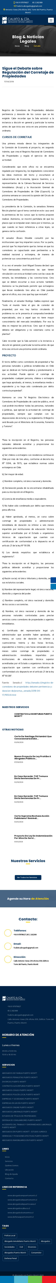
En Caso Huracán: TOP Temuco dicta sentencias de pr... (31, 777)
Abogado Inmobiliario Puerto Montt (20, 1241)
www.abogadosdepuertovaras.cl (22, 1204)
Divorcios (32, 1247)
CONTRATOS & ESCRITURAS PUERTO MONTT (33, 715)
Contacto (9, 1178)
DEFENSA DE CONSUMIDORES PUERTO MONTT (22, 1120)
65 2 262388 (37, 2)
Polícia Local (9, 1235)
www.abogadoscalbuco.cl (19, 1208)
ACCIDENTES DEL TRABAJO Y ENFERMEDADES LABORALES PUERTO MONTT (27, 1126)
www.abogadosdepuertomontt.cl (22, 1200)
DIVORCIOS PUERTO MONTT (14, 1081)
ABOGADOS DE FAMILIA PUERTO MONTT (19, 1073)
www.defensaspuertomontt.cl (21, 1217)
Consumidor (36, 1252)
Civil (21, 1247)
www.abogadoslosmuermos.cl (20, 1212)
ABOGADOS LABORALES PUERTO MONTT (19, 1111)
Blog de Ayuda (11, 1174)
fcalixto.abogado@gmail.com (29, 6)
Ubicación (9, 1170)
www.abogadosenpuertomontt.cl (22, 1195)
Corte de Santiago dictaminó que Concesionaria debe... (33, 737)
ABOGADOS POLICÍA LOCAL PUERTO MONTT (21, 1094)
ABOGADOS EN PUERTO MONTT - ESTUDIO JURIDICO (24, 1131)
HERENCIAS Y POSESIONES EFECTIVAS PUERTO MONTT (25, 1136)
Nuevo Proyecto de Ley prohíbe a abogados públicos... (32, 757)
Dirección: (20, 957)
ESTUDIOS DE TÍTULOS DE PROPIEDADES (19, 1116)
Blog (27, 46)
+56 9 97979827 (22, 2)
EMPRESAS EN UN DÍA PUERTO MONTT (18, 1103)
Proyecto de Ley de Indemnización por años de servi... (33, 836)
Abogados (45, 1241)
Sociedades (9, 1247)
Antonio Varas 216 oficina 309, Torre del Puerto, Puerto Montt (29, 11)
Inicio (17, 46)
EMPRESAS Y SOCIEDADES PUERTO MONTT (20, 1099)
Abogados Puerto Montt (15, 1252)
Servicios (9, 1161)
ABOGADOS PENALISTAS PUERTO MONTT (20, 1077)
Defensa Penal (10, 1258)
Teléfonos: (20, 930)
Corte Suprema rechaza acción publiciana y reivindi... (31, 817)
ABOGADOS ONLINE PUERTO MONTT (18, 1107)
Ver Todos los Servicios (27, 877)
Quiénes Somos (11, 1165)
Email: (17, 944)
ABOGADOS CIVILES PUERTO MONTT (17, 1090)
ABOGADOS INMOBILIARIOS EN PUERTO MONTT (22, 1140)
